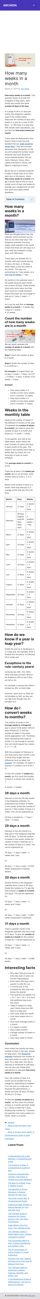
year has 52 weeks (13, 275)
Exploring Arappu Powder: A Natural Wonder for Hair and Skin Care (20, 1207)
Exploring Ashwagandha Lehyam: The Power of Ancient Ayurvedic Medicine (20, 1177)
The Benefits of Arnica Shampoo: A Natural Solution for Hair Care (17, 1192)
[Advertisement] (20, 30)
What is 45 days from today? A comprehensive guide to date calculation (19, 1135)
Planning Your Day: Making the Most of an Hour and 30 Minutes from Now (20, 1261)
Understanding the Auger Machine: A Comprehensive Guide (19, 1159)
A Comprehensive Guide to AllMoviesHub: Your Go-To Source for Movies (19, 1282)
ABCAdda (31, 1296)
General (11, 1122)
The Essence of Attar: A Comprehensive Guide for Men (19, 1168)
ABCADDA (10, 5)
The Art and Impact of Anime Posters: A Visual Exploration (18, 1252)
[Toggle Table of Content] (30, 199)
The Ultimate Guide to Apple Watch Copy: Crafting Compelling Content (20, 1234)
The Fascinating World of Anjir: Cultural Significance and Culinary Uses (19, 1243)
